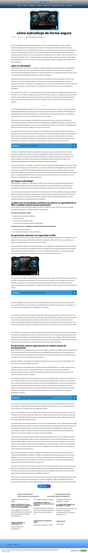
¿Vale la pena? (60, 521)
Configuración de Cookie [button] (75, 550)
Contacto (69, 5)
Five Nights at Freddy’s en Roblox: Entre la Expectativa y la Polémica (44, 503)
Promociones (54, 5)
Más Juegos (43, 486)
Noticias (62, 5)
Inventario (46, 5)
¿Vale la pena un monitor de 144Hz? (42, 521)
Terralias (13, 37)
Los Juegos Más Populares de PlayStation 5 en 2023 (65, 505)
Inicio (19, 5)
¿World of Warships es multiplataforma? (18, 523)
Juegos (25, 5)
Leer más (8, 551)
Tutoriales (39, 5)
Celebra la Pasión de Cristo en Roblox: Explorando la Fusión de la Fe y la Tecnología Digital (21, 505)
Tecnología (31, 5)
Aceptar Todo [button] (83, 550)
